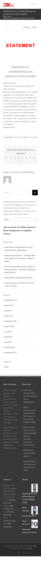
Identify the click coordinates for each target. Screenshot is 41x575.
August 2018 (9, 326)
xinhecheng (8, 137)
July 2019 (8, 310)
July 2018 (8, 331)
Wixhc (34, 546)
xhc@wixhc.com (9, 521)
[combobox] (20, 219)
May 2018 (8, 337)
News (25, 137)
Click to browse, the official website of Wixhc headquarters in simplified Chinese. (19, 230)
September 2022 (11, 300)
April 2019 (8, 316)
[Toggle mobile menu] (36, 4)
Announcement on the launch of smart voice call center (30, 465)
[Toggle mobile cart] (32, 4)
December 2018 (10, 321)
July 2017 (8, 342)
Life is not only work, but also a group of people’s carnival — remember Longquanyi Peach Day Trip (20, 269)
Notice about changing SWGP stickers (18, 278)
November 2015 (11, 352)
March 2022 (9, 305)
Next (34, 27)
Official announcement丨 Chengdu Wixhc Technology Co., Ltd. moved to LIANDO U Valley (20, 258)
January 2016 (9, 347)
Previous (27, 27)
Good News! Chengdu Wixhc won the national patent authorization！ (30, 396)
